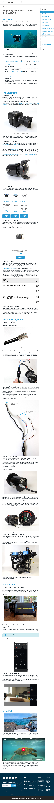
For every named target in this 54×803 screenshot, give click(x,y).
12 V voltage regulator (14, 76)
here (16, 86)
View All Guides (40, 790)
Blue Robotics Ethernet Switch (15, 71)
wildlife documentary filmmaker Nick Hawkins (10, 154)
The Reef (25, 789)
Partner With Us (48, 789)
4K (42, 44)
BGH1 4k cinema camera (25, 58)
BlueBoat (23, 2)
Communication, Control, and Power (29, 785)
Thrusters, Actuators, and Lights (29, 781)
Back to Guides (5, 6)
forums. (25, 768)
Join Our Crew (48, 786)
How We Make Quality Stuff (48, 782)
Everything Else (26, 791)
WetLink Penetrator (12, 64)
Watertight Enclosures (15, 149)
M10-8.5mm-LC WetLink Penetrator (26, 354)
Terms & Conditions (31, 798)
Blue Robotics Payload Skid (13, 74)
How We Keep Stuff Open (48, 785)
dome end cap (16, 144)
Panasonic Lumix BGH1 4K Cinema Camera (26, 103)
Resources (40, 786)
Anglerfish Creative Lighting (30, 154)
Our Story (47, 778)
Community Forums (40, 783)
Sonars (25, 784)
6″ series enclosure (14, 151)
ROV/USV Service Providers (41, 789)
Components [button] (33, 2)
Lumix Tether (7, 105)
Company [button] (42, 2)
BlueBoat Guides (41, 778)
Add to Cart (6, 216)
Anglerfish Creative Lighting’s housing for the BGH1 (15, 61)
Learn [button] (38, 2)
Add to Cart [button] (15, 216)
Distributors (48, 790)
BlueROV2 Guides (41, 780)
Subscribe (14, 785)
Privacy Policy (39, 798)
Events (47, 787)
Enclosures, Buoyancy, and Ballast (29, 788)
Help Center (48, 780)
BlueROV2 (28, 2)
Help (45, 2)
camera (50, 44)
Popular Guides (40, 785)
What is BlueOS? (41, 781)
